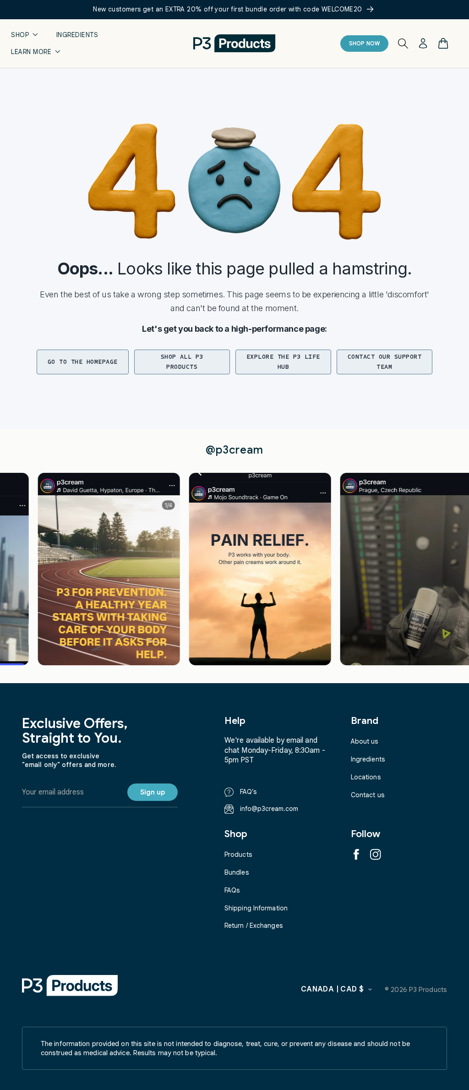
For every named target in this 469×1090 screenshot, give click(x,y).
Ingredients (368, 759)
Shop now (364, 43)
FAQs (232, 890)
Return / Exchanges (253, 925)
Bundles (236, 872)
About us (364, 741)
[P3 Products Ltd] (70, 985)
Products (238, 854)
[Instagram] (375, 854)
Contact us (367, 795)
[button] (24, 35)
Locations (366, 777)
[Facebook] (356, 854)
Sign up (152, 792)
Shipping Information (256, 908)
